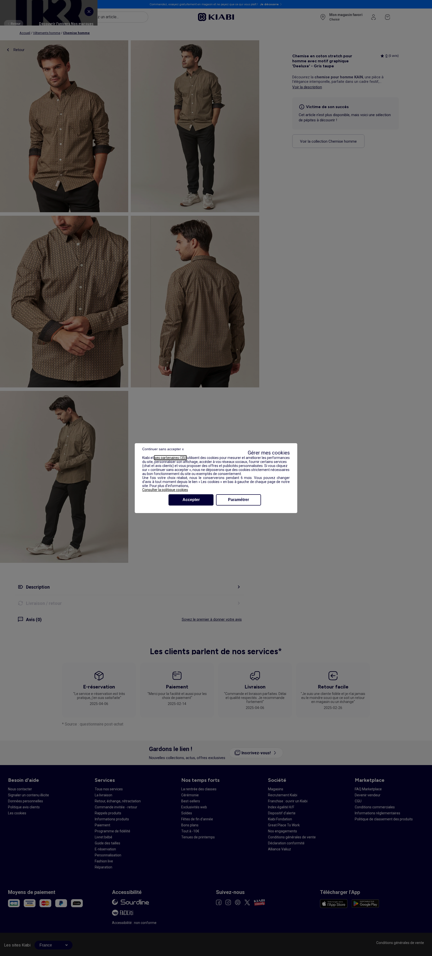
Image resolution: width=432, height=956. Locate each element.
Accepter (191, 500)
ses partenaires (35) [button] (170, 458)
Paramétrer (238, 500)
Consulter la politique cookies (165, 490)
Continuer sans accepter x (163, 449)
